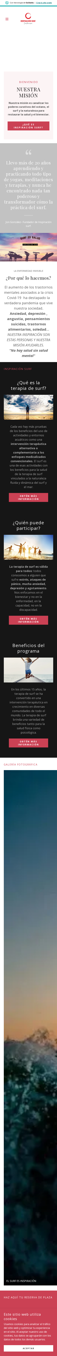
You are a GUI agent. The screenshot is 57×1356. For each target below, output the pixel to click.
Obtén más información (28, 497)
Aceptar (28, 1348)
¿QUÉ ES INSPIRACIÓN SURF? (28, 126)
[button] (7, 19)
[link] (28, 19)
